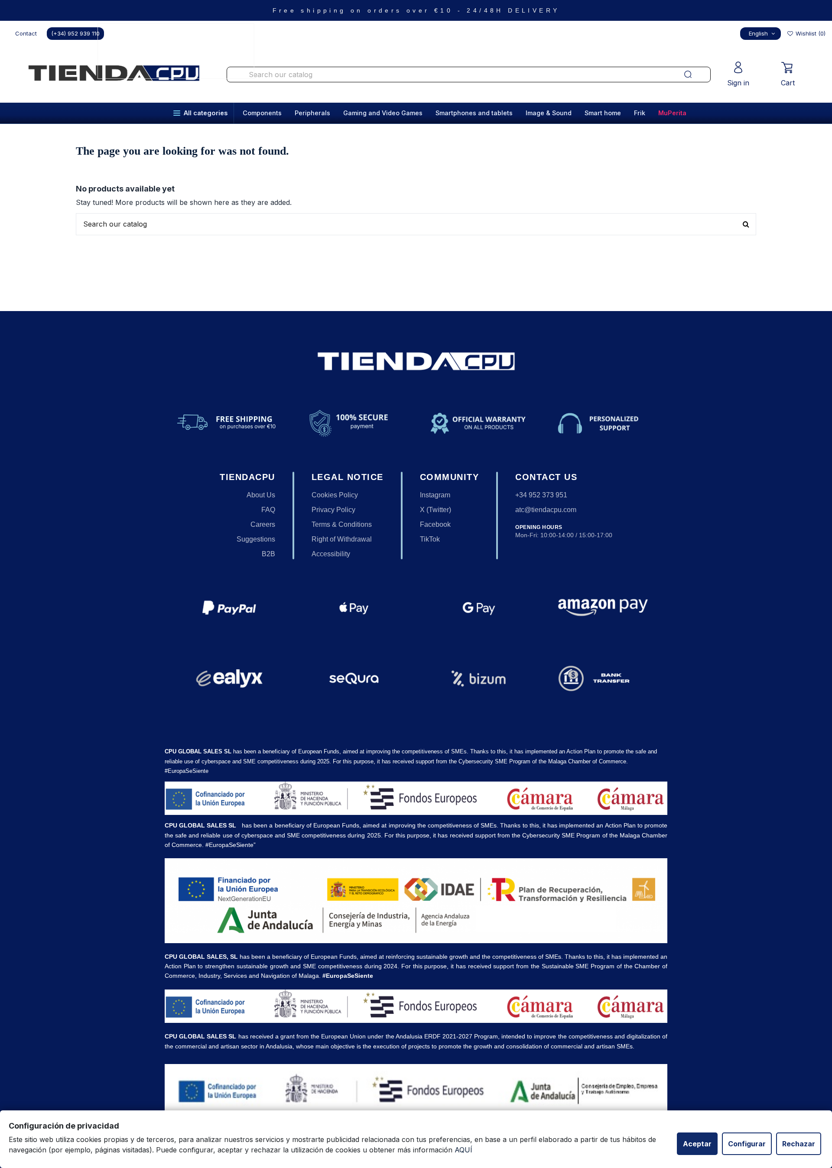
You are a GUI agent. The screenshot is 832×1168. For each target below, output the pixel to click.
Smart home (603, 113)
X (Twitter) (435, 509)
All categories (206, 113)
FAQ (268, 509)
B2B (268, 554)
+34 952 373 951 (541, 495)
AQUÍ (463, 1149)
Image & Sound (549, 113)
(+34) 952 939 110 (75, 33)
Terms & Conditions (342, 524)
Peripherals (312, 113)
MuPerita (672, 113)
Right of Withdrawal (342, 539)
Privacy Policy (333, 509)
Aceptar (697, 1143)
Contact (26, 33)
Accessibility (331, 554)
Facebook (435, 524)
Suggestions (256, 539)
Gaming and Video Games (382, 113)
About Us (261, 495)
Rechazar (798, 1143)
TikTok (430, 539)
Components (262, 113)
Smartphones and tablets (474, 113)
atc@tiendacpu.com (545, 509)
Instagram (435, 495)
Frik (639, 113)
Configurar (747, 1143)
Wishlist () (810, 33)
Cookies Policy (335, 495)
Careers (262, 524)
